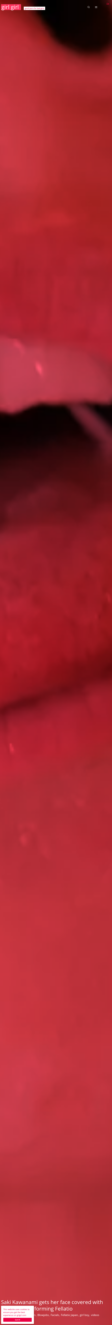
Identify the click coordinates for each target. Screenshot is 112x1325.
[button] (88, 7)
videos (95, 1315)
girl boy (84, 1315)
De (108, 3)
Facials (55, 1315)
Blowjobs (43, 1315)
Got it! (17, 1320)
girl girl (10, 7)
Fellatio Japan (69, 1315)
